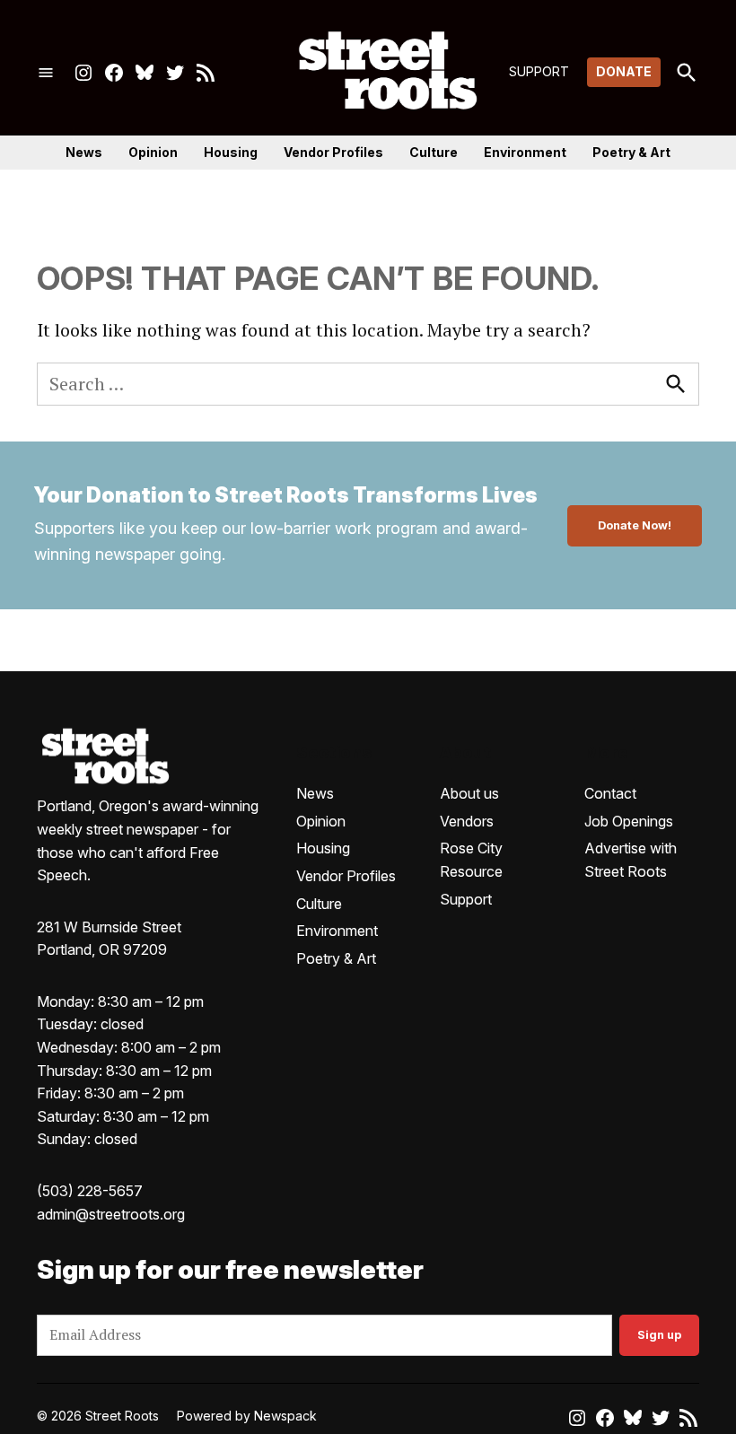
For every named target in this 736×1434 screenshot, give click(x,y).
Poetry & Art (631, 152)
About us (469, 793)
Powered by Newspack (247, 1415)
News (84, 152)
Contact (610, 793)
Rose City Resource (471, 859)
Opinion (153, 152)
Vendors (467, 821)
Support (466, 899)
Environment (525, 152)
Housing (231, 152)
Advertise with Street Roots (630, 859)
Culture (433, 152)
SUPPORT (539, 71)
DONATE (624, 71)
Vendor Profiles (333, 152)
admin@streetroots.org (111, 1214)
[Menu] (46, 72)
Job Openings (628, 821)
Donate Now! (634, 525)
